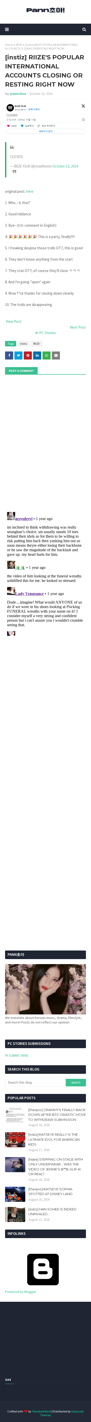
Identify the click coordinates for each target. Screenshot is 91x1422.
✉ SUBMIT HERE (16, 1055)
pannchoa (18, 94)
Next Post (78, 327)
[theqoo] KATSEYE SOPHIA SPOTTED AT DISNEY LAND (50, 1191)
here (29, 191)
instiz (23, 343)
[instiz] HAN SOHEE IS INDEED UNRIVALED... (52, 1211)
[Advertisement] (36, 812)
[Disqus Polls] (45, 442)
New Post (13, 321)
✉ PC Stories (45, 332)
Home (9, 45)
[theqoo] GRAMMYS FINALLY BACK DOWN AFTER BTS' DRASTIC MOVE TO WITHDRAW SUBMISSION (57, 1115)
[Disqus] (45, 573)
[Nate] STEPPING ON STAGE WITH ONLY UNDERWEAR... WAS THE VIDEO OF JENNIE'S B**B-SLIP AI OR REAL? (55, 1166)
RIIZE (19, 45)
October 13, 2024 (65, 166)
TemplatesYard (41, 1411)
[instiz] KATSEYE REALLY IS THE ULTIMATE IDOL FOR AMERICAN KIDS (54, 1139)
